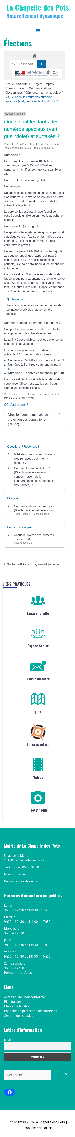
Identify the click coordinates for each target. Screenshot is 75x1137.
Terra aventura (38, 744)
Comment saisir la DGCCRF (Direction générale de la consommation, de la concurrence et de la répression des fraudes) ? (34, 476)
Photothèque (38, 810)
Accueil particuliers (18, 84)
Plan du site (12, 1001)
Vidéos (38, 777)
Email (7, 1039)
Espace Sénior (38, 645)
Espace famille (38, 613)
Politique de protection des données (30, 1011)
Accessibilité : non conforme (24, 997)
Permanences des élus (20, 881)
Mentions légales (16, 1006)
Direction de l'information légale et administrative (32, 564)
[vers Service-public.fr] (37, 73)
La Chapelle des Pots (37, 7)
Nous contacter (38, 678)
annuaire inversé (32, 305)
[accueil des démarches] (34, 55)
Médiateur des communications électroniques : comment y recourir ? (34, 458)
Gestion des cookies (18, 1015)
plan (38, 711)
